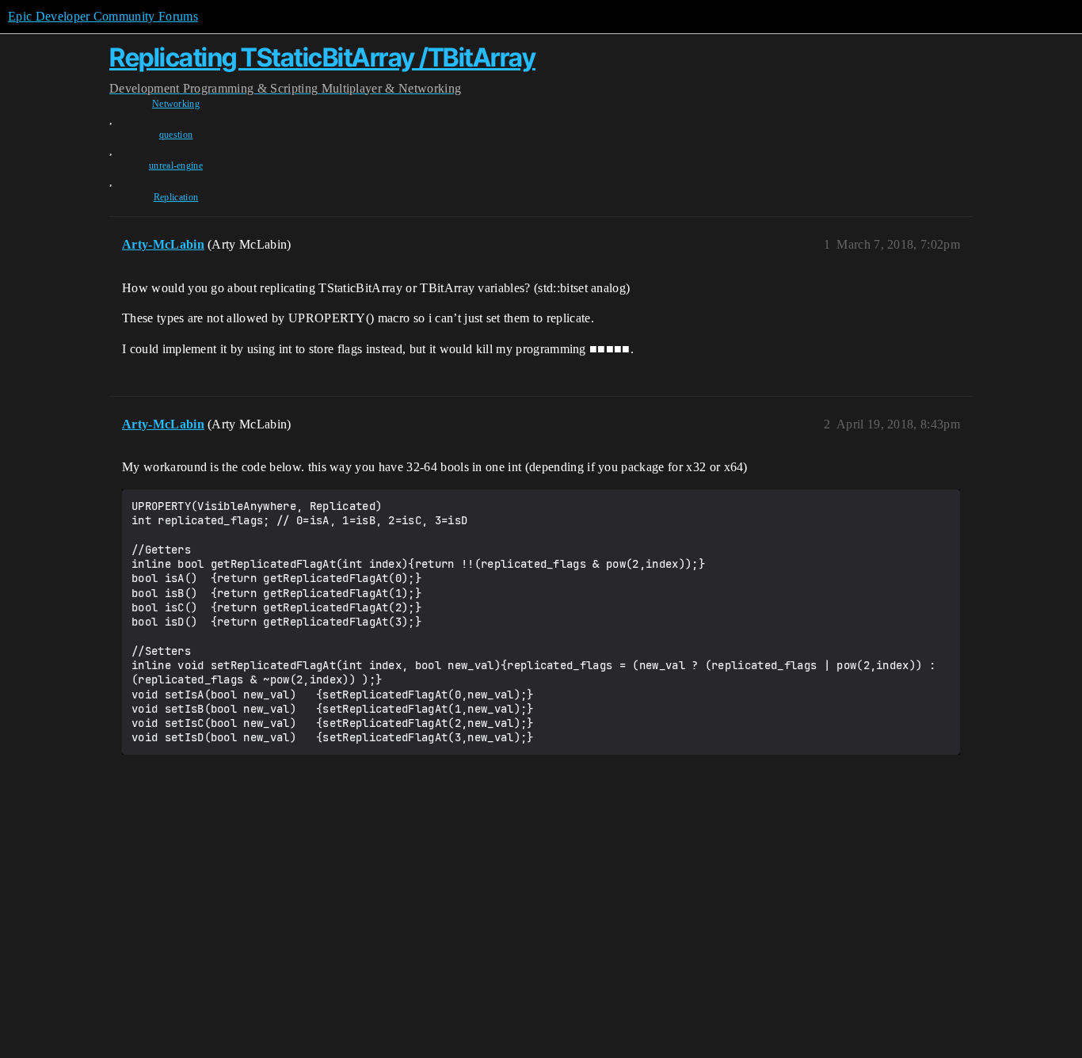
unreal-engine (176, 165)
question (176, 134)
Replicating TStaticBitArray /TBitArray (322, 57)
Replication (176, 197)
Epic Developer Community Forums (103, 16)
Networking (176, 103)
